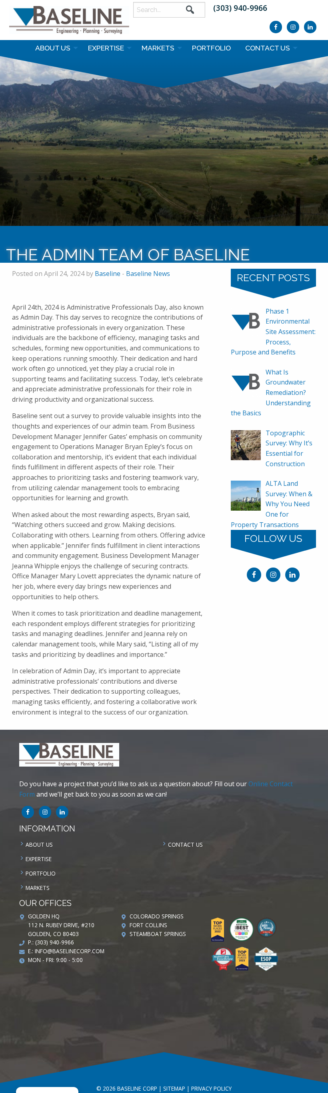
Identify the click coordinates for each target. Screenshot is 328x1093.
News (166, 235)
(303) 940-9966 (240, 7)
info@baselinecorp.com (69, 951)
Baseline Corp (69, 20)
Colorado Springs (157, 916)
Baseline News (201, 235)
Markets (158, 48)
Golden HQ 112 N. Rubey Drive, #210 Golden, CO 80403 (61, 925)
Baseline (107, 273)
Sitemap (174, 1088)
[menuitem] (54, 48)
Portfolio (211, 48)
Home (144, 235)
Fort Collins (148, 925)
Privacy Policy (211, 1088)
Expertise (106, 48)
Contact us (267, 48)
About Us (52, 48)
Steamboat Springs (158, 934)
